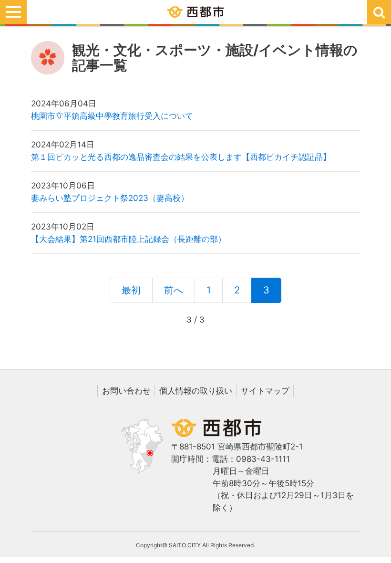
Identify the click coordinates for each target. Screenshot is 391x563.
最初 (131, 290)
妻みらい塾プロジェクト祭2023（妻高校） (110, 198)
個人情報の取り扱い (195, 391)
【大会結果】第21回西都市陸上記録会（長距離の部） (128, 239)
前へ (173, 290)
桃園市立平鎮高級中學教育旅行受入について (112, 116)
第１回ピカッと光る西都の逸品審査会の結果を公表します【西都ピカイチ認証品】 (181, 157)
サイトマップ (265, 391)
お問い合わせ (126, 391)
